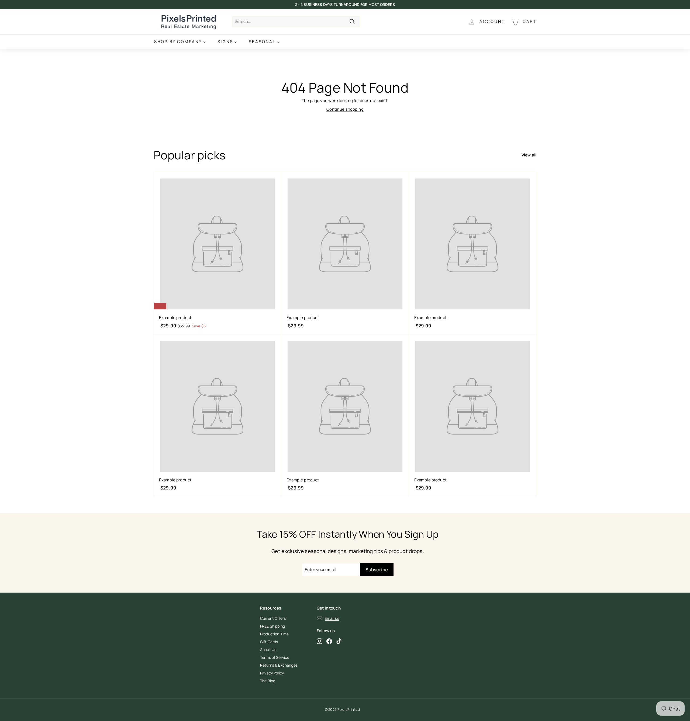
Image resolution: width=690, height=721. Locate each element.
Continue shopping (345, 109)
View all (529, 155)
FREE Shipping (272, 626)
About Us (268, 649)
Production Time (274, 633)
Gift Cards (269, 641)
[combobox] (296, 21)
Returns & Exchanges (279, 665)
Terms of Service (274, 657)
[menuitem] (180, 41)
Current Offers (273, 618)
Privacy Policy (272, 673)
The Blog (267, 680)
